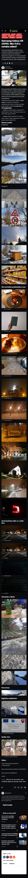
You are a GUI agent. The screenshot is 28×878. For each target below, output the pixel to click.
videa (24, 781)
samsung (15, 781)
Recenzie (19, 34)
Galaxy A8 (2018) (6, 34)
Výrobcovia (5, 37)
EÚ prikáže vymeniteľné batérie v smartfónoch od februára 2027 (8, 842)
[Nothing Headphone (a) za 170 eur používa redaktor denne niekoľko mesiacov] (23, 826)
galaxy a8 (10, 781)
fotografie (4, 781)
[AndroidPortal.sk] (14, 31)
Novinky (13, 34)
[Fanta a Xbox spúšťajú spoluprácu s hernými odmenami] (23, 817)
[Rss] (14, 857)
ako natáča (17, 779)
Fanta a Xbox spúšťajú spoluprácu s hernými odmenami (7, 818)
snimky (20, 781)
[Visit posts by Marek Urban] (3, 67)
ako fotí (11, 779)
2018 (7, 779)
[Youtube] (10, 857)
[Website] (26, 793)
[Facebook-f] (4, 857)
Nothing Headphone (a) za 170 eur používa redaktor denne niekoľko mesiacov (8, 826)
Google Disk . (18, 106)
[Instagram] (7, 857)
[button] (2, 31)
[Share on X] (7, 63)
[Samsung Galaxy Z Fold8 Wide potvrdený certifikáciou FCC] (23, 835)
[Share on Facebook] (5, 63)
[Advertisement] (14, 15)
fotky (21, 779)
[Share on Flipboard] (10, 63)
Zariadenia (12, 37)
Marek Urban (7, 66)
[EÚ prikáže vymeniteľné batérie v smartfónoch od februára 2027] (23, 842)
